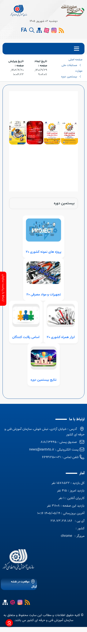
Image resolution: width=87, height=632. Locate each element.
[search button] (31, 30)
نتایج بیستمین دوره (44, 380)
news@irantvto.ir (41, 449)
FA (24, 30)
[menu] (43, 49)
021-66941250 (51, 457)
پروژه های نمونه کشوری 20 (43, 252)
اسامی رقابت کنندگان (25, 337)
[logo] (19, 10)
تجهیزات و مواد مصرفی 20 (43, 294)
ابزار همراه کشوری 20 (61, 337)
